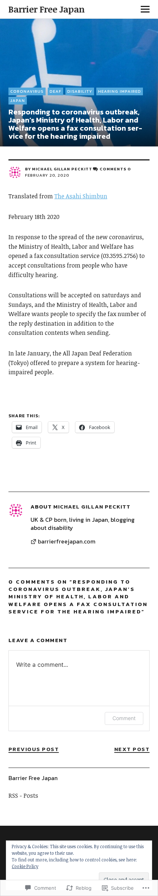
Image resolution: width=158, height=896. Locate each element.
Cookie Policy (25, 866)
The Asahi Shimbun (80, 196)
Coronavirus (27, 91)
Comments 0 (115, 169)
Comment (124, 718)
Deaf (55, 91)
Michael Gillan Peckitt (62, 169)
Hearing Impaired (119, 91)
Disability (79, 91)
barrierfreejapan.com (67, 542)
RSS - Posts (23, 795)
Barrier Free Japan (46, 9)
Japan (17, 100)
